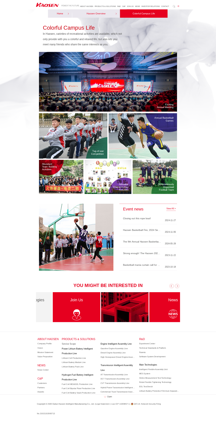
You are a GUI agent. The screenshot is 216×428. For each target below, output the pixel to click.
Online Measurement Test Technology (155, 378)
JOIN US (130, 6)
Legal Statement (103, 404)
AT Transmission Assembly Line (114, 375)
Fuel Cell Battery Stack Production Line (78, 393)
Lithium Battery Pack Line (73, 367)
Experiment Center (147, 344)
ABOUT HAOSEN (86, 6)
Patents (142, 352)
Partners (41, 388)
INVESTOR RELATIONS (150, 6)
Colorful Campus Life (144, 13)
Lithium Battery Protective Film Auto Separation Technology (159, 391)
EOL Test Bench (146, 387)
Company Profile (44, 344)
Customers (42, 383)
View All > (171, 208)
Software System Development (152, 357)
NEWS (137, 6)
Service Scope (69, 344)
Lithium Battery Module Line (74, 362)
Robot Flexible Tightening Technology (155, 382)
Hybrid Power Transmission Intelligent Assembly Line (118, 388)
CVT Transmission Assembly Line (115, 383)
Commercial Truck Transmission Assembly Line (118, 392)
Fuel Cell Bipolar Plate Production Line (78, 388)
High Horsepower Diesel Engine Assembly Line (118, 357)
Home (60, 13)
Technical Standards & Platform (152, 348)
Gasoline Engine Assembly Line (114, 348)
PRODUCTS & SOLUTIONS (105, 6)
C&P (124, 6)
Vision (40, 348)
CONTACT (165, 6)
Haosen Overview (96, 13)
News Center (43, 370)
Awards (40, 392)
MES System (144, 374)
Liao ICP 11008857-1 (120, 404)
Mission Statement (45, 352)
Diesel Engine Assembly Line (113, 353)
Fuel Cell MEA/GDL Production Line (77, 384)
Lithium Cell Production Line (74, 358)
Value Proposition (45, 357)
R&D (119, 6)
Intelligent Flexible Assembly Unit (153, 369)
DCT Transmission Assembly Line (115, 379)
